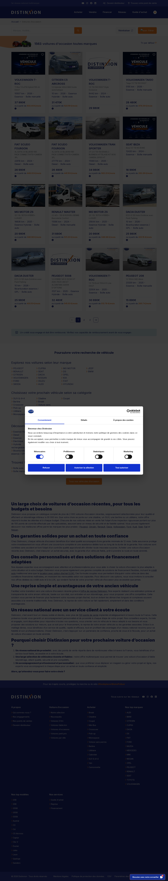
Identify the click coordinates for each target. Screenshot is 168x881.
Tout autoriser (121, 468)
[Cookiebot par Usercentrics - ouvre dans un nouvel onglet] (128, 411)
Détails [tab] (84, 420)
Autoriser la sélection (84, 468)
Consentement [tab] (44, 420)
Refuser (46, 468)
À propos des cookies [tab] (123, 420)
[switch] (69, 457)
